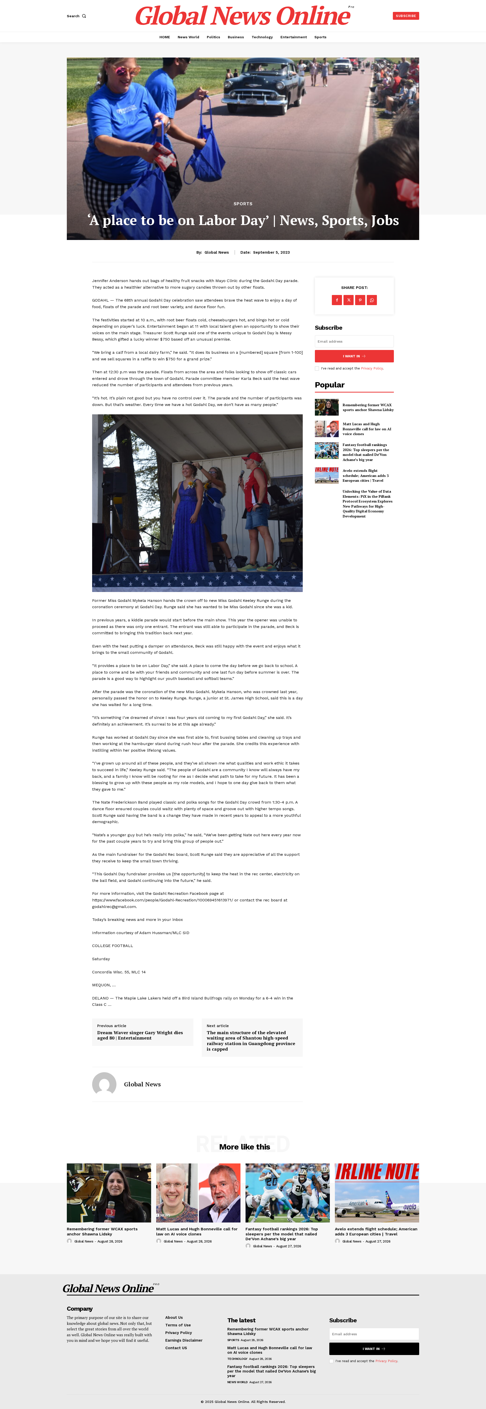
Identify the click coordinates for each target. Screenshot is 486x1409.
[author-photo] (70, 1241)
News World (237, 1382)
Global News (217, 252)
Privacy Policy (372, 368)
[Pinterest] (360, 300)
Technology (237, 1359)
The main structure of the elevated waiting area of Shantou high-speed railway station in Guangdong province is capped (251, 1041)
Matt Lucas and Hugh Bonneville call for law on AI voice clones (367, 428)
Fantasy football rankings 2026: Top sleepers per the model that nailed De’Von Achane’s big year (366, 452)
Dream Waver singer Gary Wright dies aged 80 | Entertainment (140, 1035)
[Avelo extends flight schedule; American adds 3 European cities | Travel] (326, 475)
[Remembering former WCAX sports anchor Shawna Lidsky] (326, 407)
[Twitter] (348, 300)
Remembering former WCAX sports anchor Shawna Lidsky (368, 407)
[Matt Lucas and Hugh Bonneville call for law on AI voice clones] (326, 429)
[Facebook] (337, 300)
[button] (77, 16)
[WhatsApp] (372, 300)
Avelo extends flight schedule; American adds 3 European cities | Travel (366, 475)
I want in (351, 356)
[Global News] (104, 1084)
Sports (243, 204)
